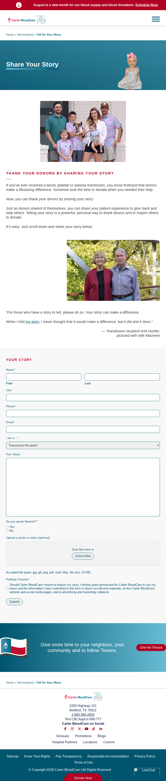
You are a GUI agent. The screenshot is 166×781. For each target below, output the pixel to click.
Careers (109, 742)
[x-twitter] (79, 729)
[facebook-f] (65, 729)
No (11, 530)
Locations (90, 742)
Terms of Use (83, 762)
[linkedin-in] (100, 729)
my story (32, 322)
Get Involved (25, 34)
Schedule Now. (146, 5)
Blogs (102, 736)
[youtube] (86, 729)
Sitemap (12, 756)
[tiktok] (93, 729)
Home (10, 34)
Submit (14, 601)
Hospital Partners (64, 742)
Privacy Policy (145, 756)
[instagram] (72, 729)
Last (88, 383)
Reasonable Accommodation (108, 756)
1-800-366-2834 (83, 714)
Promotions (83, 736)
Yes (12, 527)
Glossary (62, 736)
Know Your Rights (37, 756)
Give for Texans (151, 647)
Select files (83, 556)
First (9, 383)
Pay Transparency (69, 756)
